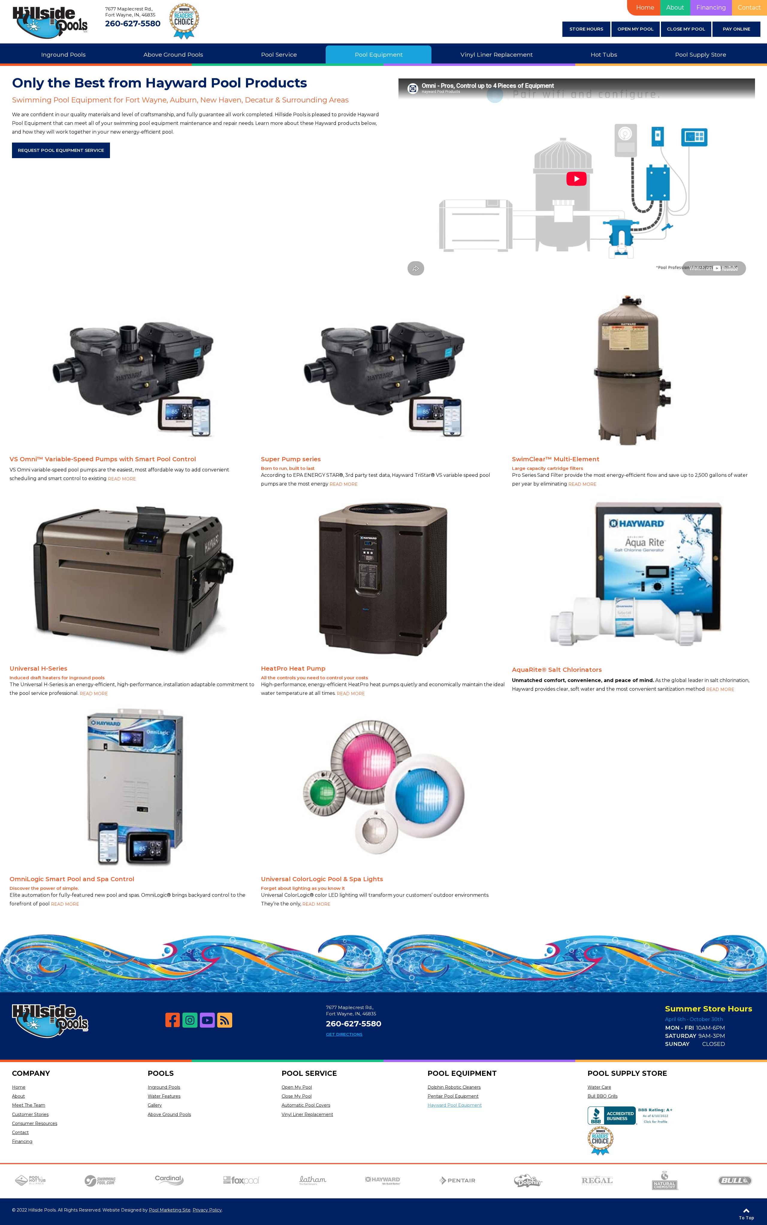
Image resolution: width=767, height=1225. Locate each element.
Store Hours (586, 29)
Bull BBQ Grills (602, 1096)
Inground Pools (164, 1087)
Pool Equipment (462, 1073)
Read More (122, 479)
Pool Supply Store (627, 1073)
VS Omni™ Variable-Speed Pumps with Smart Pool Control (103, 459)
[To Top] (746, 1210)
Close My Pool (686, 29)
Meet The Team (28, 1105)
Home (645, 7)
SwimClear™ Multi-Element (556, 459)
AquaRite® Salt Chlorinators (557, 669)
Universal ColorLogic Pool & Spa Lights (322, 879)
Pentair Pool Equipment (453, 1096)
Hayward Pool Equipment (455, 1105)
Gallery (155, 1105)
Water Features (164, 1096)
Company (31, 1073)
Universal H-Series (38, 668)
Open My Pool (635, 29)
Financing (711, 7)
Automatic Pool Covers (306, 1105)
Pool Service (309, 1073)
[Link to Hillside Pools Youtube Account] (207, 1020)
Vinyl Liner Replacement (307, 1114)
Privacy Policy (207, 1210)
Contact (749, 7)
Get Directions (344, 1034)
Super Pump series (291, 459)
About (675, 7)
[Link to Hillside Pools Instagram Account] (189, 1020)
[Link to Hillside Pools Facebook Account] (172, 1020)
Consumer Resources (34, 1123)
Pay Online (736, 29)
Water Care (599, 1087)
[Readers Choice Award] (601, 1141)
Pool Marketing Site (170, 1210)
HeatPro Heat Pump (293, 668)
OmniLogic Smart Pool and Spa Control (72, 879)
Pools (161, 1073)
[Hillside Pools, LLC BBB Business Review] (631, 1116)
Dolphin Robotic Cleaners (454, 1087)
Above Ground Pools (169, 1114)
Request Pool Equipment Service (61, 150)
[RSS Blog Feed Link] (224, 1020)
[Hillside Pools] (50, 23)
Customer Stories (30, 1114)
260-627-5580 (133, 23)
